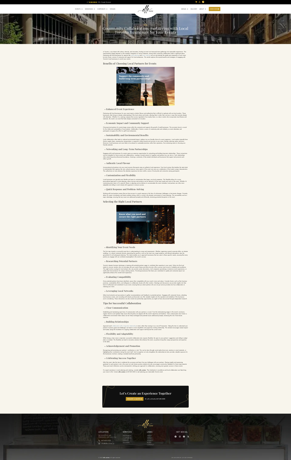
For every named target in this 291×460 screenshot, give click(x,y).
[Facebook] (184, 436)
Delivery (194, 9)
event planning (135, 55)
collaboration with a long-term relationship (124, 326)
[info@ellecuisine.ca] (99, 443)
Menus (183, 9)
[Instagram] (180, 436)
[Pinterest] (175, 436)
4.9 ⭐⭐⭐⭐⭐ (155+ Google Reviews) (99, 2)
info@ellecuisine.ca (107, 443)
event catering (146, 55)
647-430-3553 (106, 440)
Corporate (101, 9)
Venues (112, 9)
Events (78, 9)
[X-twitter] (188, 436)
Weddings (89, 9)
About (201, 9)
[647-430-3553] (99, 440)
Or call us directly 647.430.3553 (155, 399)
